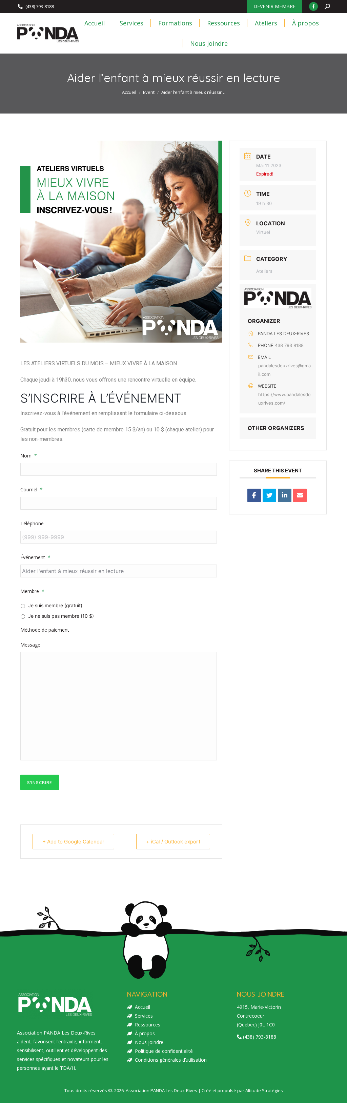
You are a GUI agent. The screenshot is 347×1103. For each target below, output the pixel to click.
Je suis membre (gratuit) (55, 605)
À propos (145, 1033)
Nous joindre (149, 1042)
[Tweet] (269, 495)
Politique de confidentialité (164, 1051)
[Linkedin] (284, 495)
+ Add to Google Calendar (73, 841)
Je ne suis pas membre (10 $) (61, 616)
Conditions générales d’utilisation (171, 1060)
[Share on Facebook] (254, 495)
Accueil (142, 1007)
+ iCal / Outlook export (173, 841)
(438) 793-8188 (39, 6)
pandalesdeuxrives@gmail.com (284, 370)
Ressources (147, 1024)
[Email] (300, 495)
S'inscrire (39, 782)
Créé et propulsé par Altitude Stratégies (242, 1090)
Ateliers (264, 271)
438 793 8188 (289, 345)
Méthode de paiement (44, 630)
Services (144, 1016)
